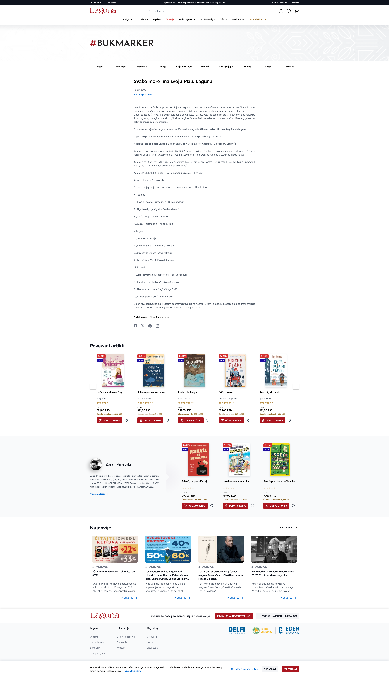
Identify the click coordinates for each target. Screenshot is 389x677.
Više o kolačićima (133, 671)
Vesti (150, 94)
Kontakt (295, 2)
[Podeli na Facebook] (135, 326)
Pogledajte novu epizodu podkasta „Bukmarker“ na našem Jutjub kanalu (194, 2)
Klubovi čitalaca (279, 2)
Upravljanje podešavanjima (244, 669)
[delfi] (237, 630)
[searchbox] (194, 11)
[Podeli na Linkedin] (157, 326)
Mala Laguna (140, 94)
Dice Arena (111, 2)
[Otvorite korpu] (296, 11)
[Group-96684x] (289, 630)
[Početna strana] (104, 11)
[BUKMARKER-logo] (122, 43)
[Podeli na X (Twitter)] (143, 326)
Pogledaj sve (285, 527)
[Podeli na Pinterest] (150, 326)
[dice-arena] (262, 630)
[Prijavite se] (280, 11)
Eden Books (95, 2)
